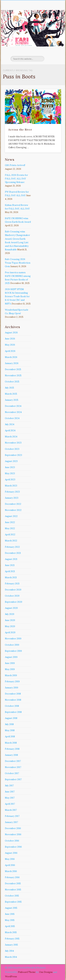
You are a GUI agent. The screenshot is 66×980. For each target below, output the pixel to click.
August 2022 (11, 516)
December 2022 (13, 504)
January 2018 (11, 755)
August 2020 (11, 608)
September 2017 (13, 779)
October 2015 (12, 895)
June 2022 (10, 522)
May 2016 (10, 859)
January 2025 (11, 400)
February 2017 (12, 816)
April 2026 (10, 351)
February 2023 (12, 491)
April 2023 (10, 479)
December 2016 (13, 828)
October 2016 (12, 840)
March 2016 (11, 871)
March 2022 (11, 540)
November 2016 (13, 834)
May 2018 (10, 730)
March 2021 (11, 577)
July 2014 (9, 950)
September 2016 (13, 846)
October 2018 (12, 706)
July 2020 (9, 614)
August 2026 (11, 332)
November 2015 (13, 889)
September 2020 (13, 601)
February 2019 (12, 681)
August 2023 (11, 461)
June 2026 (10, 338)
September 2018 (13, 712)
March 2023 (11, 485)
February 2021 (12, 583)
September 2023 (13, 455)
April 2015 (10, 926)
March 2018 (11, 742)
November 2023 (13, 442)
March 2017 (11, 810)
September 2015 (13, 901)
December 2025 (13, 369)
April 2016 (10, 865)
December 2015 (13, 883)
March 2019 (11, 675)
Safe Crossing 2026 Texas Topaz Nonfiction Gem (17, 263)
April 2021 (10, 571)
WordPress (11, 976)
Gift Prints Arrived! (15, 165)
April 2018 (10, 736)
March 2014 (11, 957)
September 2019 (13, 651)
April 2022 (10, 534)
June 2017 (10, 791)
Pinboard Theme (27, 972)
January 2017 (11, 822)
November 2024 (13, 412)
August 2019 (11, 657)
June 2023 (10, 467)
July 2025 (9, 387)
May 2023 (10, 473)
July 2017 (9, 785)
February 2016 (12, 877)
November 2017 (13, 767)
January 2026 (11, 363)
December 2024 (13, 406)
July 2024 (9, 424)
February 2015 (12, 938)
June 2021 (10, 565)
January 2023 (11, 497)
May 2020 (10, 626)
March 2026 (11, 357)
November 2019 (13, 638)
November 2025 (13, 375)
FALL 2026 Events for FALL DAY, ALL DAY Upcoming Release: (16, 179)
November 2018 (13, 699)
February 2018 (12, 748)
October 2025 (12, 381)
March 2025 (11, 393)
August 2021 (11, 559)
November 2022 (13, 510)
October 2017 (12, 773)
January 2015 (11, 944)
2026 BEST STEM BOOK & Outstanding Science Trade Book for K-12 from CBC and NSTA (17, 296)
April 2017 (10, 803)
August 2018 (11, 718)
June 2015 (10, 914)
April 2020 (10, 632)
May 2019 (10, 669)
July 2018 (9, 724)
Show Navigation (52, 30)
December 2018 (13, 693)
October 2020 (12, 595)
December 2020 (13, 589)
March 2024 (11, 436)
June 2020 (10, 620)
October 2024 (12, 418)
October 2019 (12, 644)
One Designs (46, 972)
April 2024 (10, 430)
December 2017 (13, 761)
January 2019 (11, 687)
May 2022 (10, 528)
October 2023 (12, 449)
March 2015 (11, 932)
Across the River (20, 129)
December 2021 (13, 553)
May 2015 (10, 920)
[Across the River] (33, 106)
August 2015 (11, 908)
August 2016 (11, 853)
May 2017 (10, 797)
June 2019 (10, 663)
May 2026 (10, 344)
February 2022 (12, 547)
